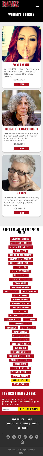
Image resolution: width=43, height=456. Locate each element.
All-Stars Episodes (20, 243)
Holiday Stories (20, 300)
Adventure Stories (20, 239)
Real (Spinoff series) (20, 324)
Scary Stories (20, 332)
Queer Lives (30, 320)
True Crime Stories (21, 368)
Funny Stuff (20, 283)
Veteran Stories (20, 376)
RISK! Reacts (28, 328)
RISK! (21, 453)
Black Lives (20, 251)
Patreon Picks (12, 320)
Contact (35, 424)
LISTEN (21, 84)
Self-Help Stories (20, 344)
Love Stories (21, 312)
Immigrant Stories (20, 303)
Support (24, 424)
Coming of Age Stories (20, 255)
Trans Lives (20, 364)
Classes (22, 428)
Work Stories (20, 384)
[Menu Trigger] (37, 5)
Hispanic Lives (20, 295)
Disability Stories (20, 271)
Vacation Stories (20, 372)
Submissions (12, 424)
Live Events (18, 419)
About (29, 419)
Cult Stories (21, 267)
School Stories (20, 336)
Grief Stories (11, 291)
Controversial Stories (20, 259)
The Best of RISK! (20, 352)
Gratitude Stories (20, 287)
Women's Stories (20, 380)
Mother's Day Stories (20, 316)
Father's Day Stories (21, 279)
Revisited (11, 328)
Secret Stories (21, 340)
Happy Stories (29, 291)
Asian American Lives (20, 247)
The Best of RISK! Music (20, 356)
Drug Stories (20, 275)
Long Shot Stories (20, 308)
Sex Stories (20, 348)
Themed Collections (20, 360)
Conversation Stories (20, 263)
